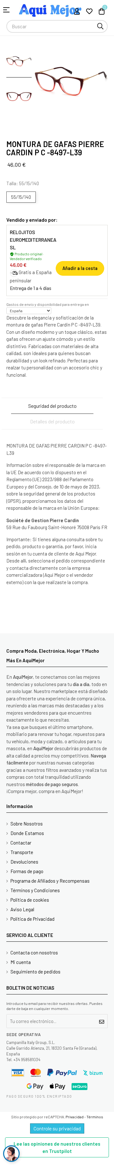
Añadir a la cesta (80, 268)
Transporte (21, 852)
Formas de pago (26, 871)
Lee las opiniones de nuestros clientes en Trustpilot (57, 1147)
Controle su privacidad (57, 1128)
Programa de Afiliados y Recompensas (50, 881)
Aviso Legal (22, 909)
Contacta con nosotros (34, 952)
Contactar (20, 842)
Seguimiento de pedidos (35, 971)
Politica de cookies (29, 900)
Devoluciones (24, 862)
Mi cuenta (20, 962)
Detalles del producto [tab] (52, 421)
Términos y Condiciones (35, 890)
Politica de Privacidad (32, 919)
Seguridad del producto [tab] (52, 406)
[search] (100, 26)
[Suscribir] (102, 1021)
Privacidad (75, 1116)
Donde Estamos (27, 833)
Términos (94, 1116)
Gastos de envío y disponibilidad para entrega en (47, 304)
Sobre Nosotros (26, 823)
